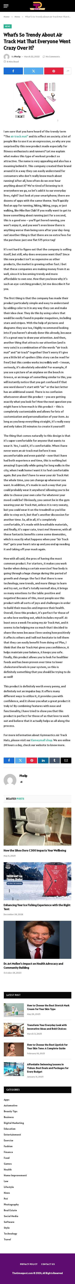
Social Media (11, 1216)
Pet (6, 1198)
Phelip (17, 56)
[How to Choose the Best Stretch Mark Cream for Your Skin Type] (14, 1010)
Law (6, 1181)
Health (8, 1169)
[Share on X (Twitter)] (33, 71)
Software (9, 1222)
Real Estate (10, 1210)
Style (7, 1227)
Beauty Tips (10, 1111)
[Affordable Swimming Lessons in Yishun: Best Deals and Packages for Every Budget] (14, 1069)
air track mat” (19, 136)
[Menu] (6, 6)
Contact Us (48, 1264)
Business (9, 1117)
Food (6, 1158)
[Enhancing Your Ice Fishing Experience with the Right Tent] (37, 881)
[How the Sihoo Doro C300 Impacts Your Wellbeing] (37, 827)
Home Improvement (15, 1175)
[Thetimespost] (37, 6)
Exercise (8, 1140)
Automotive (10, 1105)
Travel (7, 1239)
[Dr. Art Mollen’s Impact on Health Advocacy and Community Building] (37, 940)
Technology (10, 1233)
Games (8, 1163)
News (7, 26)
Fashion (8, 1146)
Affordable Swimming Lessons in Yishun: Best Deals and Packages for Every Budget (47, 1068)
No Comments (53, 56)
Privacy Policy (29, 1264)
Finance (8, 1152)
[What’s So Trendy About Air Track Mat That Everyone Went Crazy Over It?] (37, 101)
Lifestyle (9, 1187)
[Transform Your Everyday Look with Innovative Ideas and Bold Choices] (14, 1030)
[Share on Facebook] (13, 71)
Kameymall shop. (42, 740)
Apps (6, 1099)
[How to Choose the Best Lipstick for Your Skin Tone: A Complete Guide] (14, 1049)
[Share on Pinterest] (54, 71)
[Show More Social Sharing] (67, 71)
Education (9, 1128)
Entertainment (12, 1134)
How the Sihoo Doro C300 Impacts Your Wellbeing (35, 850)
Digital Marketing (14, 1123)
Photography (11, 1204)
